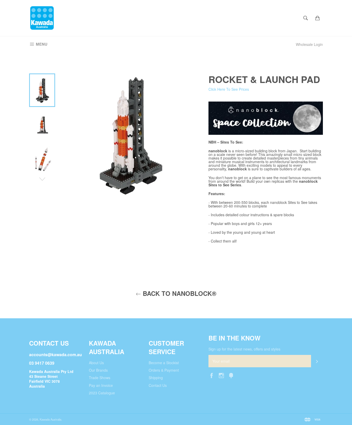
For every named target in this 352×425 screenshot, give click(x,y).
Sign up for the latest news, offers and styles (244, 349)
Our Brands (98, 370)
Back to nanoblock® (178, 293)
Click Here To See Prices (228, 89)
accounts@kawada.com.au (55, 354)
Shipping (156, 377)
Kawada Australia (50, 419)
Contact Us (158, 385)
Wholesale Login (309, 44)
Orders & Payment (164, 370)
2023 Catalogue (102, 392)
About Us (96, 362)
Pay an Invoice (101, 385)
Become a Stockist (164, 362)
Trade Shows (99, 377)
